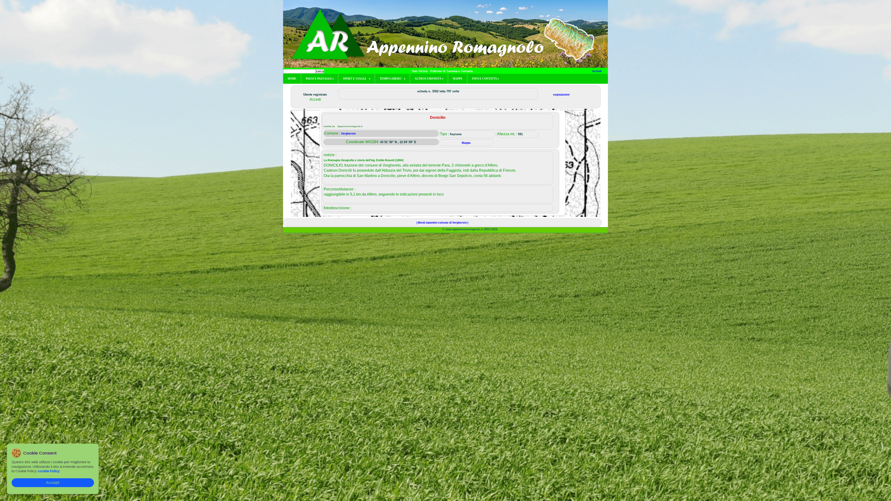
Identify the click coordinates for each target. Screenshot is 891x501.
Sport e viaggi (356, 78)
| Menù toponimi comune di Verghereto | (442, 222)
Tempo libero (392, 78)
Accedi (596, 71)
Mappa (457, 78)
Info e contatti (485, 78)
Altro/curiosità (429, 78)
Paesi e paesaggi (319, 78)
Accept (53, 482)
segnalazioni (561, 94)
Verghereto (348, 133)
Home (292, 78)
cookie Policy (49, 471)
